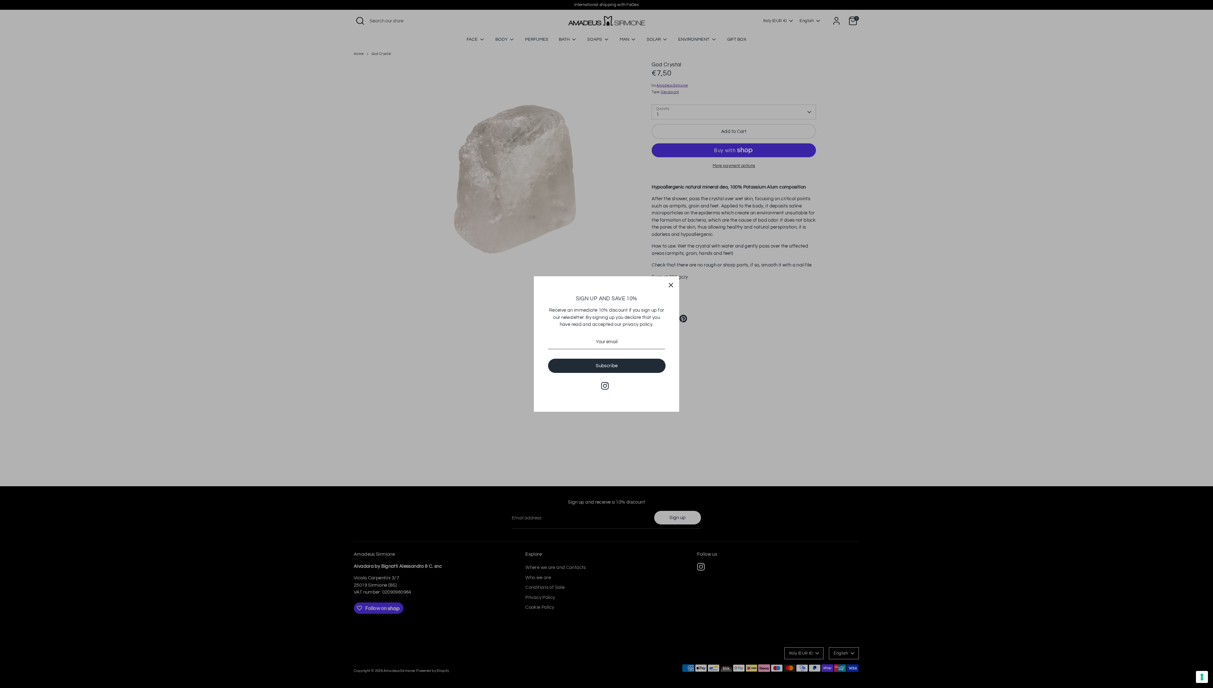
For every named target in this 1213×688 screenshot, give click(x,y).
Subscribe (607, 365)
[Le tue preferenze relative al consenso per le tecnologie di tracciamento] (1202, 677)
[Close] (671, 284)
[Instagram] (605, 386)
